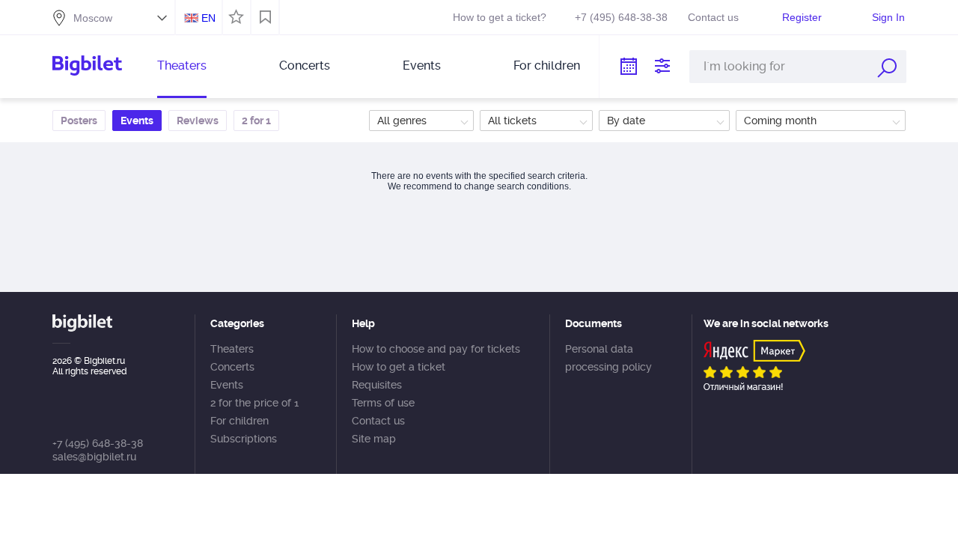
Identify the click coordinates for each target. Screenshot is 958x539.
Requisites (377, 385)
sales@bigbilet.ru (94, 457)
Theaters (182, 65)
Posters (79, 121)
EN (208, 18)
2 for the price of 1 (254, 403)
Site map (374, 439)
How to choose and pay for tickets (436, 349)
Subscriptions (243, 439)
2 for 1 (256, 121)
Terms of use (383, 403)
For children (546, 65)
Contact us (713, 17)
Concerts (304, 65)
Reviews (198, 121)
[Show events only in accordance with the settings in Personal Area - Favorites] (234, 15)
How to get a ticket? (499, 17)
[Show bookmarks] (265, 17)
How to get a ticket (398, 367)
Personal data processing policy (608, 358)
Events (422, 65)
